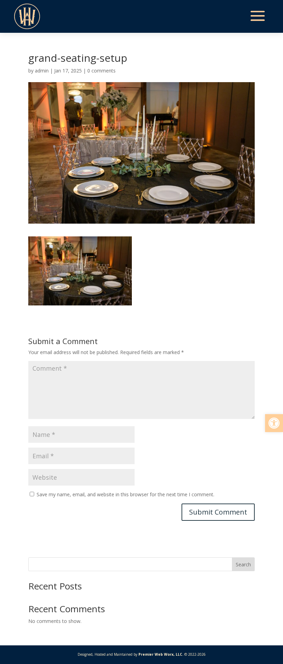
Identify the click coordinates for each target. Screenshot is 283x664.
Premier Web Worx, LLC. (160, 654)
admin (42, 70)
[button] (274, 423)
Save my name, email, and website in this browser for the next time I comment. (125, 494)
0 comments (101, 70)
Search (243, 564)
